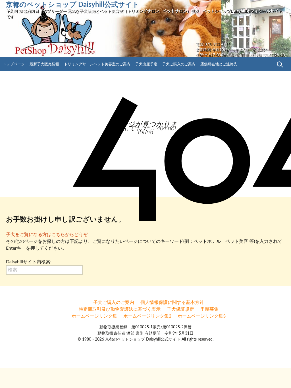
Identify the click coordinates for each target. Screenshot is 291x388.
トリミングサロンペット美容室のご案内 (97, 64)
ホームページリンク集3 (202, 316)
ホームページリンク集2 (147, 316)
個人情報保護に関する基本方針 (172, 302)
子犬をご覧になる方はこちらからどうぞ (47, 234)
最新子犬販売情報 (44, 64)
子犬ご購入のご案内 (179, 64)
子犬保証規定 (180, 309)
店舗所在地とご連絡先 (218, 64)
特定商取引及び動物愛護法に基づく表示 (120, 309)
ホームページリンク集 (94, 316)
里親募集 (209, 309)
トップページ (14, 64)
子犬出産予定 (146, 64)
